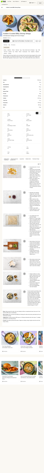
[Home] (2, 7)
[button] (32, 2)
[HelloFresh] (3, 1)
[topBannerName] (22, 12)
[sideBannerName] (22, 67)
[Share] (40, 41)
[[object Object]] (37, 41)
